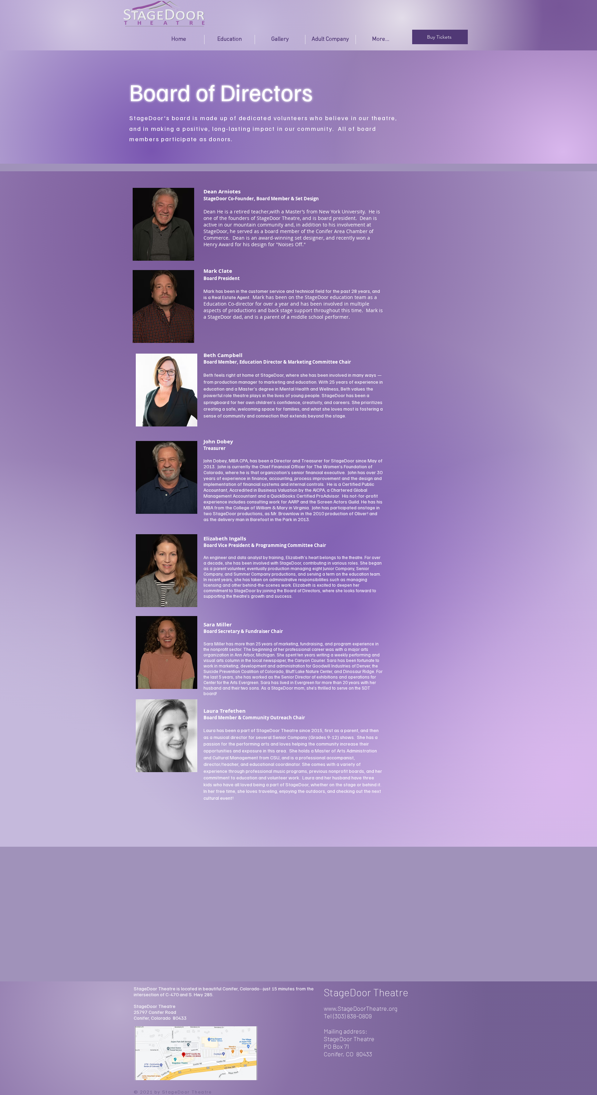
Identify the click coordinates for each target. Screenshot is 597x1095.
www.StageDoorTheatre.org (360, 1008)
